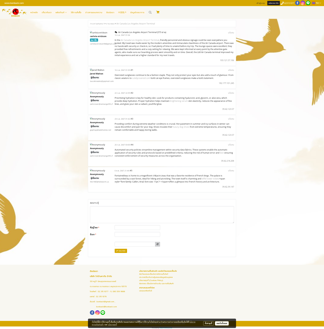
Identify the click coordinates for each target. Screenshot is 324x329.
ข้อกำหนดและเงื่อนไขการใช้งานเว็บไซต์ (153, 274)
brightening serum (179, 101)
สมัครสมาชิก (274, 3)
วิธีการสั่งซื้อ (76, 12)
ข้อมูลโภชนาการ (137, 12)
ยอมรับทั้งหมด (222, 323)
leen (222, 152)
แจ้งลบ (231, 32)
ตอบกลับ (122, 251)
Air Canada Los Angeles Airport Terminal (135, 23)
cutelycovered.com (141, 78)
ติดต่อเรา (110, 12)
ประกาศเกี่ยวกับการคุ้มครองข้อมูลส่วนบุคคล (156, 277)
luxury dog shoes (181, 126)
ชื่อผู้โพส (94, 227)
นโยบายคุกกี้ (112, 324)
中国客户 (122, 12)
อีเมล (93, 234)
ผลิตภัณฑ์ (60, 12)
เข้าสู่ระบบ (260, 3)
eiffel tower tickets (210, 178)
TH (317, 3)
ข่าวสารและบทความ (93, 12)
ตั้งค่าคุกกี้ (208, 323)
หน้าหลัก (34, 12)
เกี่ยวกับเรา (47, 12)
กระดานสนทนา (97, 23)
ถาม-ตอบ (110, 23)
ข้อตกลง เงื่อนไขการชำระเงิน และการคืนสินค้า (156, 283)
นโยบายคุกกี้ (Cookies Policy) (151, 280)
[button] (150, 12)
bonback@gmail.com (105, 301)
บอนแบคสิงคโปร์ (145, 290)
